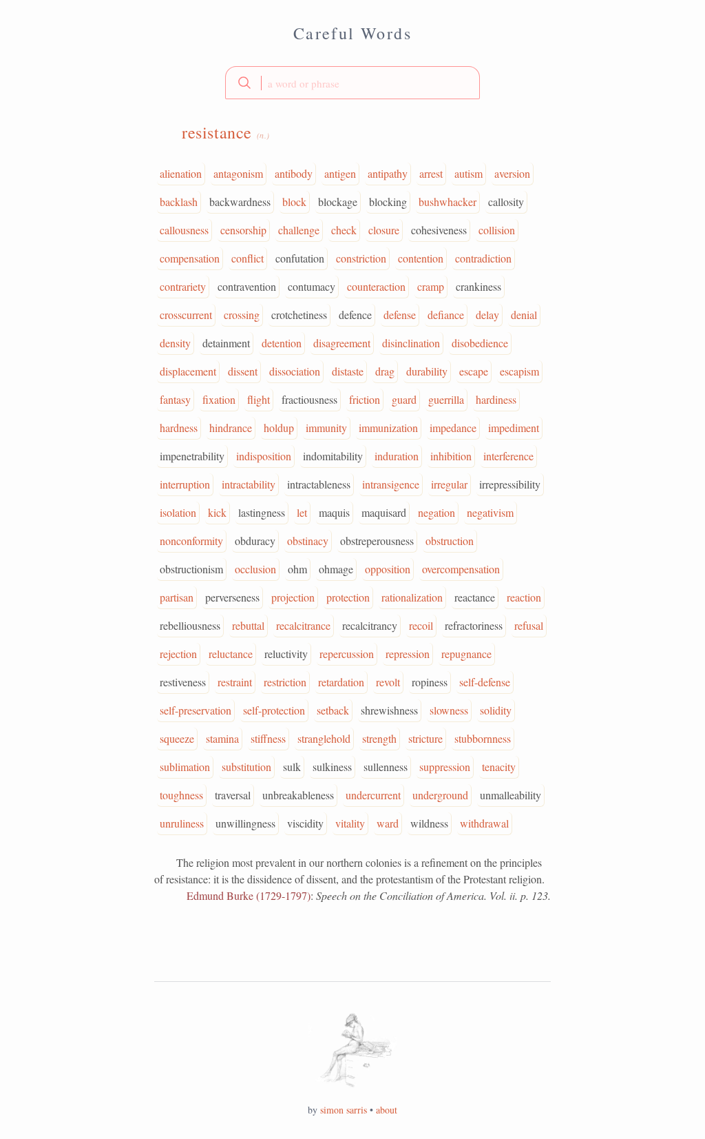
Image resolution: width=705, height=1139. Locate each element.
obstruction (449, 540)
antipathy (388, 173)
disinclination (411, 343)
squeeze (177, 738)
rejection (178, 653)
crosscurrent (186, 314)
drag (384, 371)
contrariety (183, 286)
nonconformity (191, 540)
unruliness (182, 823)
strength (379, 738)
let (302, 512)
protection (348, 597)
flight (258, 399)
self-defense (484, 682)
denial (524, 314)
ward (388, 823)
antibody (294, 173)
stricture (425, 738)
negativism (490, 512)
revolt (388, 682)
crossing (242, 314)
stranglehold (323, 738)
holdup (279, 427)
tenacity (499, 766)
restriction (285, 682)
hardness (179, 427)
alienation (181, 173)
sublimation (185, 766)
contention (420, 258)
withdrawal (484, 823)
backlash (179, 201)
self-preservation (195, 710)
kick (217, 512)
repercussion (346, 653)
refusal (528, 625)
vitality (350, 823)
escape (473, 371)
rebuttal (248, 625)
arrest (431, 173)
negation (436, 512)
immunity (326, 427)
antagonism (238, 173)
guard (404, 399)
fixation (218, 399)
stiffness (268, 738)
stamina (222, 738)
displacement (188, 371)
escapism (519, 371)
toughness (181, 795)
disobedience (480, 343)
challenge (298, 230)
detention (282, 343)
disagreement (341, 343)
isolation (178, 512)
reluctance (231, 653)
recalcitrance (303, 625)
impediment (513, 427)
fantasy (175, 399)
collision (496, 230)
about (386, 1109)
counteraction (376, 286)
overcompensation (461, 569)
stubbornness (482, 738)
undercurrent (373, 795)
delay (487, 314)
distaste (348, 371)
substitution (246, 766)
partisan (176, 597)
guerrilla (446, 399)
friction (364, 399)
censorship (243, 230)
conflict (247, 258)
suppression (444, 766)
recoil (421, 625)
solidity (496, 710)
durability (427, 371)
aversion (512, 173)
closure (383, 230)
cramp (430, 286)
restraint (235, 682)
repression (408, 653)
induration (397, 456)
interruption (185, 484)
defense (399, 314)
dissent (242, 371)
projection (293, 597)
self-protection (274, 710)
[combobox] (352, 82)
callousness (184, 230)
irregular (449, 484)
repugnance (466, 653)
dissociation (294, 371)
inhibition (451, 456)
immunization (388, 427)
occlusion (255, 569)
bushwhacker (447, 201)
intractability (248, 484)
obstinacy (307, 540)
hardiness (496, 399)
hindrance (230, 427)
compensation (190, 258)
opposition (387, 569)
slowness (449, 710)
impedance (453, 427)
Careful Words (352, 33)
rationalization (412, 597)
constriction (361, 258)
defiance (446, 314)
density (175, 343)
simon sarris (343, 1109)
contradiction (483, 258)
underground (440, 795)
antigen (340, 173)
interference (508, 456)
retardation (341, 682)
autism (468, 173)
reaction (524, 597)
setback (333, 710)
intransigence (390, 484)
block (294, 201)
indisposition (263, 456)
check (344, 230)
